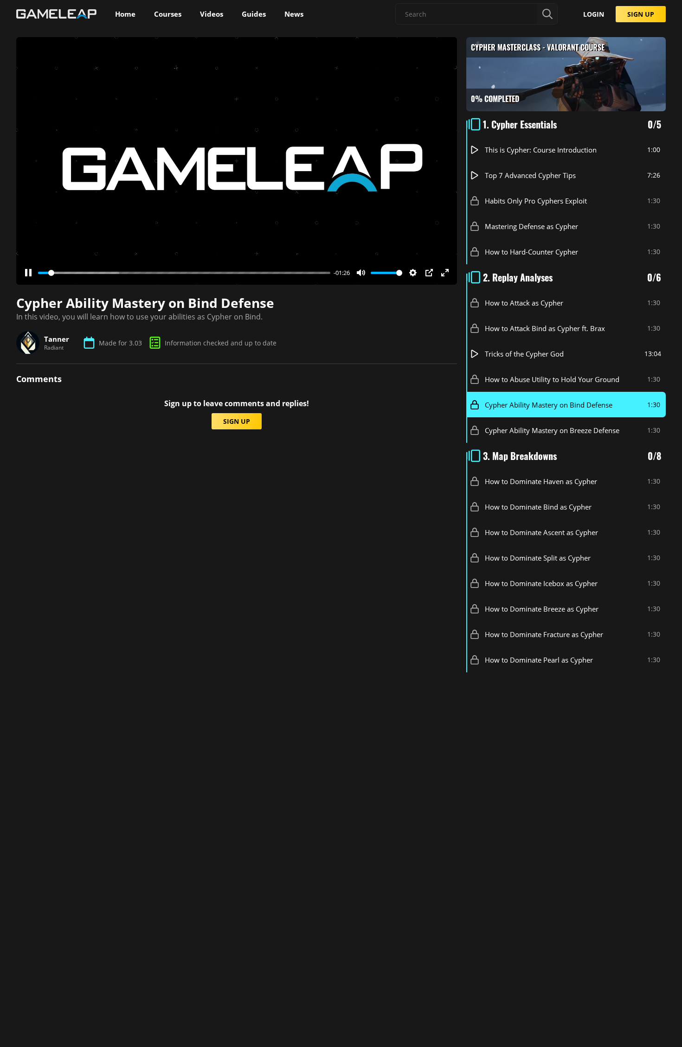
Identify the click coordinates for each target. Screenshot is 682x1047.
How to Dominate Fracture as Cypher (544, 634)
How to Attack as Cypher (524, 302)
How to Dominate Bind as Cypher (538, 506)
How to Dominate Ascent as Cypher (541, 532)
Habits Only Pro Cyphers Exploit (536, 200)
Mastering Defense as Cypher (531, 226)
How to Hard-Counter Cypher (531, 251)
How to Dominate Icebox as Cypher (541, 583)
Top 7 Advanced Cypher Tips (530, 175)
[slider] (184, 272)
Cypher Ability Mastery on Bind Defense (548, 404)
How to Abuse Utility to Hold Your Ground (552, 379)
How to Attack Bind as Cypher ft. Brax (545, 328)
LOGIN (593, 14)
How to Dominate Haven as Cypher (541, 481)
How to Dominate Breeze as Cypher (541, 608)
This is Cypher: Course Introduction (541, 149)
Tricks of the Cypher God (524, 353)
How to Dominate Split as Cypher (538, 557)
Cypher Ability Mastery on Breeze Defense (552, 430)
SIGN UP (640, 14)
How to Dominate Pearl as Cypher (539, 659)
